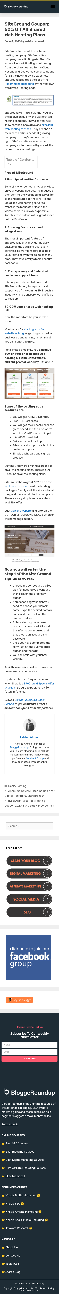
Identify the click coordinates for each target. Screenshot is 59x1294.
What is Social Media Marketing (24, 1220)
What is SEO (12, 1203)
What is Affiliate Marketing (21, 1211)
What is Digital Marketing (20, 1195)
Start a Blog (13, 1272)
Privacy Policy (47, 1288)
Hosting (21, 786)
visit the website (21, 510)
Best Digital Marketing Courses (24, 1159)
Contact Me (12, 1255)
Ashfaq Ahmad (29, 737)
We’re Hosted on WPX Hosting (29, 1283)
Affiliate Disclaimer (29, 1290)
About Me (11, 1247)
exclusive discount (16, 486)
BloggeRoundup (19, 747)
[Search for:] (29, 826)
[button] (52, 6)
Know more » (10, 1124)
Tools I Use (12, 1263)
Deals (11, 786)
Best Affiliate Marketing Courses (25, 1168)
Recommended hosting (19, 84)
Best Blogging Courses (19, 1151)
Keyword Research (17, 1228)
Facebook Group (35, 758)
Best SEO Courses (16, 1143)
